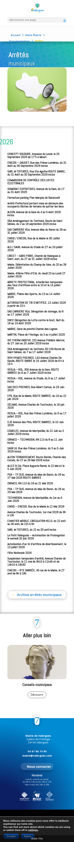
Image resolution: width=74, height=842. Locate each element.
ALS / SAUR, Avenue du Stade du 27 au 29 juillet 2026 (35, 248)
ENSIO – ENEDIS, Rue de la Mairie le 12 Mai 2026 (35, 506)
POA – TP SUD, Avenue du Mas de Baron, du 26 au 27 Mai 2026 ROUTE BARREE (36, 476)
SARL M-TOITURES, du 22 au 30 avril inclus (31, 529)
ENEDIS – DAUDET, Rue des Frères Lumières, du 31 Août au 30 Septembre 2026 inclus (36, 164)
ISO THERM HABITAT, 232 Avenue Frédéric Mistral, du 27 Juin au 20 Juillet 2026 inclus (36, 341)
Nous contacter (39, 766)
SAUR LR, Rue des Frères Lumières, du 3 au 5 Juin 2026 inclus (35, 449)
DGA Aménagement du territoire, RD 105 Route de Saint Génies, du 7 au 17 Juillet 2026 (36, 350)
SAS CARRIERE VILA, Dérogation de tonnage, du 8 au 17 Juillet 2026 (35, 312)
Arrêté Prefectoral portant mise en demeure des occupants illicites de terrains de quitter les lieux (35, 204)
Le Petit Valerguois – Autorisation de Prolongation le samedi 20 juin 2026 (36, 536)
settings (33, 830)
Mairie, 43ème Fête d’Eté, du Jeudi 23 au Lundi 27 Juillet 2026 (36, 274)
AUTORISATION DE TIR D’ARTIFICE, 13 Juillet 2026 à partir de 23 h (36, 304)
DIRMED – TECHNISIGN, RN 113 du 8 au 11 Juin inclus (35, 441)
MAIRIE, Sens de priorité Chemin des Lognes (32, 329)
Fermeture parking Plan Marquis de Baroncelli (33, 198)
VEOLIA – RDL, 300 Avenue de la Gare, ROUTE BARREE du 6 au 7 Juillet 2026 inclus (33, 371)
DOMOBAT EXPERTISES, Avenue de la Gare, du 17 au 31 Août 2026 (36, 190)
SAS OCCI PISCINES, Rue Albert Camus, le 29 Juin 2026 (35, 388)
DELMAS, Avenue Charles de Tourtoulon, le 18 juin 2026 (35, 406)
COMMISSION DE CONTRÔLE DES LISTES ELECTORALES (30, 181)
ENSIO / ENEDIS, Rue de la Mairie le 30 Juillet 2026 (33, 239)
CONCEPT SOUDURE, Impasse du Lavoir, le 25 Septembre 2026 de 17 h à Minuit (33, 155)
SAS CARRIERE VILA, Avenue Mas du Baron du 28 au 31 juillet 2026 (36, 231)
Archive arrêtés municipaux (39, 595)
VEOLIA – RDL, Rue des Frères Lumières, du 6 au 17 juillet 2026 (36, 414)
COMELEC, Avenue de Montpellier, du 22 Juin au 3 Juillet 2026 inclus (35, 432)
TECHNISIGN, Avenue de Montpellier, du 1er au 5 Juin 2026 (34, 499)
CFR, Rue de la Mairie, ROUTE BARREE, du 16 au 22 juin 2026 (36, 397)
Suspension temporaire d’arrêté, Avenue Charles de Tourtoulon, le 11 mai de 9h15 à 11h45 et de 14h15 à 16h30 (36, 561)
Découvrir (37, 695)
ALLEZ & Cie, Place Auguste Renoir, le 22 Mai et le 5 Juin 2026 (36, 467)
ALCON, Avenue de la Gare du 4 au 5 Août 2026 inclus (34, 213)
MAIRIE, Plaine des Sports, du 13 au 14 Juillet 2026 (33, 295)
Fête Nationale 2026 (19, 553)
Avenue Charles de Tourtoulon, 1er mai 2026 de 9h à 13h (36, 513)
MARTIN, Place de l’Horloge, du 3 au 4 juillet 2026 (36, 334)
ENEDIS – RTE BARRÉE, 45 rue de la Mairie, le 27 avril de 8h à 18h (36, 571)
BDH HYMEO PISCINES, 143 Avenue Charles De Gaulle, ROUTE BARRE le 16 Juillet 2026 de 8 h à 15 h (35, 361)
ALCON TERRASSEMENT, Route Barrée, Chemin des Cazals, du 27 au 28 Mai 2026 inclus (36, 458)
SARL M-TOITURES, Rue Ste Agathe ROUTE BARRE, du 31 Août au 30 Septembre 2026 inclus (36, 172)
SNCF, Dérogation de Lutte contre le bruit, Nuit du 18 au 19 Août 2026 (35, 321)
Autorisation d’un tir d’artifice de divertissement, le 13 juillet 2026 (36, 545)
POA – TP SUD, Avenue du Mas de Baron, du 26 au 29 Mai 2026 (36, 490)
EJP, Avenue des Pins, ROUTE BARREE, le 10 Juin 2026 (35, 423)
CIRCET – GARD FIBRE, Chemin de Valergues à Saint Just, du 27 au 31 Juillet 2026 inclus (33, 257)
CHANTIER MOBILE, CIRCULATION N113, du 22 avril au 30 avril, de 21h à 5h (36, 522)
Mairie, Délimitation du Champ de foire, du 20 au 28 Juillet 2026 (36, 266)
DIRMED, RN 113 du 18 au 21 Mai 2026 (30, 483)
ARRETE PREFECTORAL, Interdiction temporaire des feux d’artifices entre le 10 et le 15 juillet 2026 (34, 285)
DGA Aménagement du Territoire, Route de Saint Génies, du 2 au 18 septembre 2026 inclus (34, 222)
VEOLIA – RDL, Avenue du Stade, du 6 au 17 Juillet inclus (36, 379)
